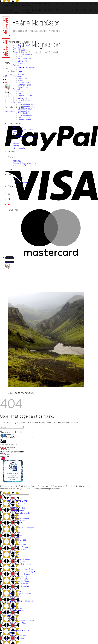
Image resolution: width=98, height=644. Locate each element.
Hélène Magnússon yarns (23, 129)
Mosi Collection (24, 117)
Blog (10, 169)
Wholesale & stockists (18, 186)
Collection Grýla (24, 111)
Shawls (20, 80)
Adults (20, 91)
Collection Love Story (26, 104)
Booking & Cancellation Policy (25, 163)
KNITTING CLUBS (20, 50)
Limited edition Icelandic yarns (25, 136)
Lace (20, 56)
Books (10, 139)
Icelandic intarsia (24, 59)
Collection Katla (24, 113)
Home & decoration (26, 100)
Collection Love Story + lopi (29, 107)
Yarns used (17, 102)
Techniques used (19, 52)
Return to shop (11, 111)
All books (16, 143)
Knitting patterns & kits (19, 42)
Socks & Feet (23, 87)
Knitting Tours (14, 157)
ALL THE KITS (18, 48)
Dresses (21, 74)
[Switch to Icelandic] (6, 82)
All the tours (17, 161)
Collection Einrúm (25, 115)
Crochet (21, 63)
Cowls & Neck (23, 83)
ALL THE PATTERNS (21, 45)
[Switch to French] (6, 79)
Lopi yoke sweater (25, 54)
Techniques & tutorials (21, 178)
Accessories (17, 76)
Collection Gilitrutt (25, 109)
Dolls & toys (22, 61)
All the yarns (18, 127)
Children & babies (25, 96)
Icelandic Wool (14, 123)
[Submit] (11, 74)
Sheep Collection (24, 120)
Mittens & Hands (24, 85)
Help (10, 174)
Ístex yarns (17, 134)
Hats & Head (23, 78)
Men (19, 93)
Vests (20, 69)
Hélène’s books (19, 148)
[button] (7, 63)
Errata (15, 180)
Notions (11, 151)
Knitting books (18, 146)
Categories (17, 89)
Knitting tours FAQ (20, 165)
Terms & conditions (20, 182)
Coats (20, 72)
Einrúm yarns (18, 132)
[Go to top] (1, 491)
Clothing (16, 65)
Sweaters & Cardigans (27, 67)
